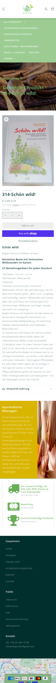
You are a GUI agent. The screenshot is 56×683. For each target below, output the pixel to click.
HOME (9, 548)
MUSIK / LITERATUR (14, 52)
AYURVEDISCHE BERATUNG (19, 568)
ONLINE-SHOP (13, 562)
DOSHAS (8, 58)
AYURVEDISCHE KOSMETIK (18, 34)
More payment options (28, 240)
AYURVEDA (11, 555)
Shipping (15, 205)
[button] (3, 9)
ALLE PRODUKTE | (15, 22)
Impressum (11, 599)
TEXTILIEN (33, 52)
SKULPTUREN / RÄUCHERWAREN (21, 46)
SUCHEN (10, 581)
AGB (8, 612)
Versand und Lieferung (17, 619)
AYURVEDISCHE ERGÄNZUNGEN (20, 28)
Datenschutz (12, 606)
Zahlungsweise (13, 625)
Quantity (6, 209)
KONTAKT (10, 574)
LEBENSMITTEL (12, 40)
